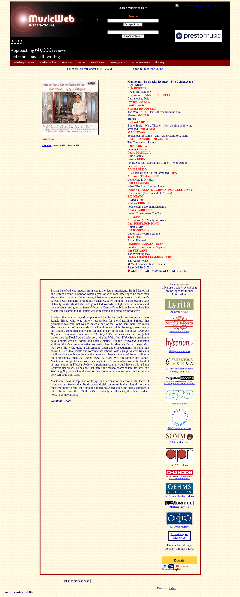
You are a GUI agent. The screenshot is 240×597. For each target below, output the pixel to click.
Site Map (159, 62)
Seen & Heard (98, 62)
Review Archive (48, 62)
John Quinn (156, 69)
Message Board (119, 62)
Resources (67, 62)
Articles (82, 62)
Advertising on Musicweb (179, 536)
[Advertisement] (164, 51)
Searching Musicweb (24, 62)
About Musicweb (141, 62)
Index (172, 588)
